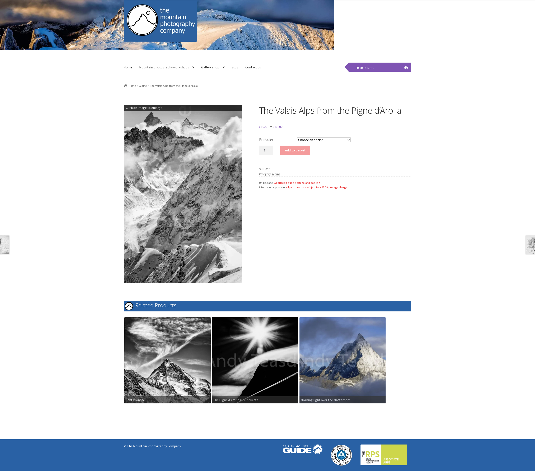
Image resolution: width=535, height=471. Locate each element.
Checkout (340, 49)
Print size (266, 139)
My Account (374, 49)
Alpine (143, 86)
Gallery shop (210, 67)
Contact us (253, 67)
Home (128, 67)
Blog (235, 67)
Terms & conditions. (399, 49)
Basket (356, 49)
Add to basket (295, 150)
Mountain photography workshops (164, 67)
